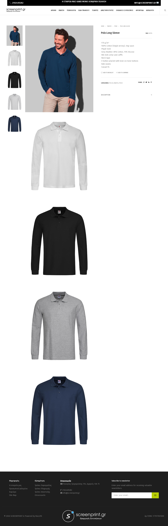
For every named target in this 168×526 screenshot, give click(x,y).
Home (102, 26)
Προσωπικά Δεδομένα (18, 489)
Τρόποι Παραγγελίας (43, 485)
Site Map (12, 495)
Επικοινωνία (40, 495)
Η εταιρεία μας (15, 485)
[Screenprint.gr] (16, 11)
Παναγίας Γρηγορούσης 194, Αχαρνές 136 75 (81, 484)
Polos (111, 83)
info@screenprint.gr (71, 493)
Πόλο (115, 26)
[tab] (126, 95)
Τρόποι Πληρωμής (42, 489)
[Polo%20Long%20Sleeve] (144, 82)
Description (105, 95)
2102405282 (67, 490)
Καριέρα (12, 492)
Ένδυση (109, 26)
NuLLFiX (38, 516)
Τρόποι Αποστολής (42, 492)
